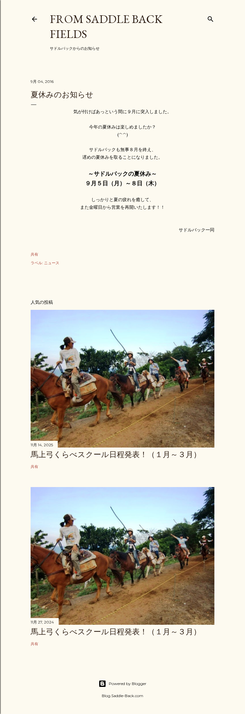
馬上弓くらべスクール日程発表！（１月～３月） (116, 454)
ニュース (51, 262)
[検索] (210, 17)
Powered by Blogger (127, 683)
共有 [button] (34, 254)
